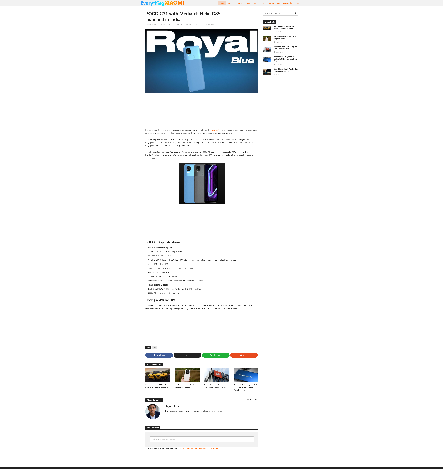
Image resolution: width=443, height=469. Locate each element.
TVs (278, 3)
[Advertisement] (201, 112)
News (222, 3)
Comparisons (259, 3)
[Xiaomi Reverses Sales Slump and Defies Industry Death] (216, 375)
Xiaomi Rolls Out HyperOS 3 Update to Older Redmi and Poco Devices (245, 387)
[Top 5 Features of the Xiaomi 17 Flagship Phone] (187, 375)
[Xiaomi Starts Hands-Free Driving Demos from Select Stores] (267, 72)
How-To (231, 3)
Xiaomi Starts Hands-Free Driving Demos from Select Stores (286, 70)
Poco (154, 347)
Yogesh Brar (151, 25)
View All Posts (252, 400)
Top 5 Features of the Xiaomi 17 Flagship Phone (186, 386)
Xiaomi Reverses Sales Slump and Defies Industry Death (216, 386)
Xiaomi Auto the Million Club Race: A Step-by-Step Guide (157, 386)
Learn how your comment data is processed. (199, 448)
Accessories (287, 3)
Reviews (240, 3)
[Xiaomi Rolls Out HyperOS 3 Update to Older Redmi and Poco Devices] (246, 375)
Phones (271, 3)
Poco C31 (215, 130)
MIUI (248, 3)
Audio (298, 3)
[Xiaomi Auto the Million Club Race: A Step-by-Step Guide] (157, 375)
